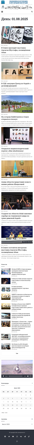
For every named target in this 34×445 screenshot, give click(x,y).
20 (12, 405)
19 (8, 405)
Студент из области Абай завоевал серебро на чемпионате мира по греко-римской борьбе (16, 215)
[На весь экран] (30, 376)
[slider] (16, 376)
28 (17, 408)
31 (30, 408)
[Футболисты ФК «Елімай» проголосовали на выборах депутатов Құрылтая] (5, 346)
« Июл (2, 412)
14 (17, 401)
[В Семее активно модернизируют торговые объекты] (5, 289)
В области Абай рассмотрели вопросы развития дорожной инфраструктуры (21, 315)
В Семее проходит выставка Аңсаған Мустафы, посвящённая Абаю (15, 50)
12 (8, 401)
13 (12, 401)
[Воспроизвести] (3, 376)
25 (3, 408)
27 (12, 408)
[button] (17, 369)
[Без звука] (28, 376)
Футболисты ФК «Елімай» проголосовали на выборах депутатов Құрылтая (20, 345)
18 (3, 405)
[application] (17, 369)
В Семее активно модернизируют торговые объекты (20, 288)
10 (30, 398)
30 (26, 408)
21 (17, 405)
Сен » (6, 412)
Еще (17, 353)
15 (21, 401)
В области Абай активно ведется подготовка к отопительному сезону (22, 280)
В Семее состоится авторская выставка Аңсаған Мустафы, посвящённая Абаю (14, 250)
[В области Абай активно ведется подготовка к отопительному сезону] (5, 281)
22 (21, 405)
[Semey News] (17, 7)
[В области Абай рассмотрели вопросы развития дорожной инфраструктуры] (5, 316)
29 (21, 408)
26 (8, 408)
